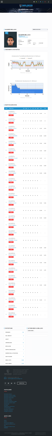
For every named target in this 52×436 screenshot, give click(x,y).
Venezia (10, 180)
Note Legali (21, 433)
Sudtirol (10, 203)
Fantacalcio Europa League (9, 402)
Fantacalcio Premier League (9, 395)
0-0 (11, 137)
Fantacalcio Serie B (8, 400)
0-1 (11, 197)
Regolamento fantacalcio (9, 406)
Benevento (11, 158)
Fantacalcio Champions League (10, 401)
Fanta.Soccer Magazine (9, 422)
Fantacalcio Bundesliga (9, 397)
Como (13, 210)
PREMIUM (6, 427)
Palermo (10, 128)
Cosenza (14, 307)
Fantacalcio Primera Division (10, 396)
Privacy (26, 433)
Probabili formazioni (8, 411)
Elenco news (30, 330)
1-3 (11, 152)
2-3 (11, 130)
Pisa (10, 218)
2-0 (11, 219)
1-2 (11, 167)
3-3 (11, 212)
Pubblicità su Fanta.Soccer (9, 426)
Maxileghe (6, 405)
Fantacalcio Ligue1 (8, 399)
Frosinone (14, 195)
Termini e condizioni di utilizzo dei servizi (21, 433)
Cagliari (14, 173)
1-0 (11, 145)
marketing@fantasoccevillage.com (15, 378)
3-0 (11, 242)
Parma (14, 150)
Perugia (10, 143)
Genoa (10, 300)
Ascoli (10, 113)
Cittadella (14, 135)
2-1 (11, 115)
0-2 (11, 182)
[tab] (27, 113)
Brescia (10, 188)
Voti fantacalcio (7, 407)
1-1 (11, 122)
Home (20, 11)
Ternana (14, 113)
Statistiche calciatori (8, 410)
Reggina (14, 225)
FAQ (5, 425)
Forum (5, 421)
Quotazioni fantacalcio (9, 409)
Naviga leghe (6, 404)
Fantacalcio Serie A (8, 394)
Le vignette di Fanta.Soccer (9, 424)
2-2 (11, 204)
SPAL (13, 121)
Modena (14, 165)
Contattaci (21, 383)
